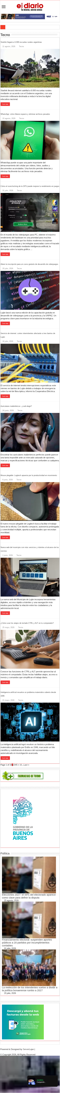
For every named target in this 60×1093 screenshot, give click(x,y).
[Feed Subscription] (59, 35)
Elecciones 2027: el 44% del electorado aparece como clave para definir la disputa (29, 896)
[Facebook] (28, 1052)
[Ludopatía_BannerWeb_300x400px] (23, 818)
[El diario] (30, 6)
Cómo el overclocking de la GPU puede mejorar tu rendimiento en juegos (30, 186)
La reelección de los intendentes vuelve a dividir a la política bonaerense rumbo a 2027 (29, 989)
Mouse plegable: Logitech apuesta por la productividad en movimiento (29, 475)
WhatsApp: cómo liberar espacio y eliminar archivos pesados (25, 114)
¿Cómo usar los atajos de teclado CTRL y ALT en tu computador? (27, 623)
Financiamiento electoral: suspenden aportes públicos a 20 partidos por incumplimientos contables (27, 942)
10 (21, 765)
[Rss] (25, 1052)
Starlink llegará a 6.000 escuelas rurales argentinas (21, 42)
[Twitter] (30, 1052)
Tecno (21, 46)
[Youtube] (32, 1052)
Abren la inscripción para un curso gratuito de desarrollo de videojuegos (29, 264)
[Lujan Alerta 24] (30, 16)
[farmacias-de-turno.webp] (23, 775)
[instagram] (34, 1052)
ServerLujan (28, 1049)
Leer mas (5, 104)
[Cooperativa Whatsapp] (23, 1022)
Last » (26, 765)
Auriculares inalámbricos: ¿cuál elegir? (16, 406)
